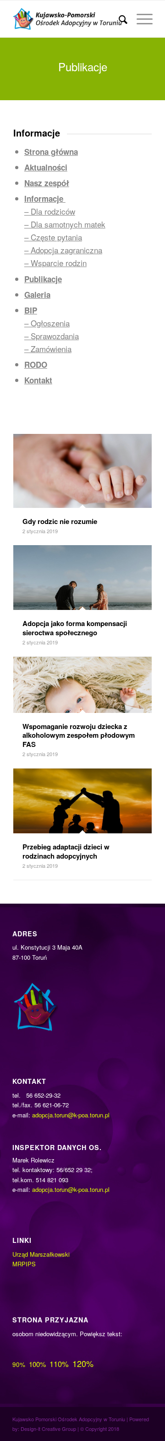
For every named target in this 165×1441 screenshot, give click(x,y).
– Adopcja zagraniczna (63, 250)
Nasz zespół (46, 182)
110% (59, 1363)
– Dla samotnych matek (64, 224)
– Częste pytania (53, 237)
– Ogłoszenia (47, 323)
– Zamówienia (48, 348)
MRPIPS (24, 1263)
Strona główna (51, 151)
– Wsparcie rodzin (55, 262)
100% (37, 1364)
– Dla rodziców (49, 211)
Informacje (45, 198)
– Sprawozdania (51, 336)
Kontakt (38, 380)
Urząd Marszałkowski (41, 1254)
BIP (30, 310)
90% (18, 1364)
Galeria (37, 294)
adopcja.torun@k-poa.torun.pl (71, 1115)
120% (83, 1363)
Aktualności (45, 167)
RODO (35, 364)
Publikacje (43, 279)
